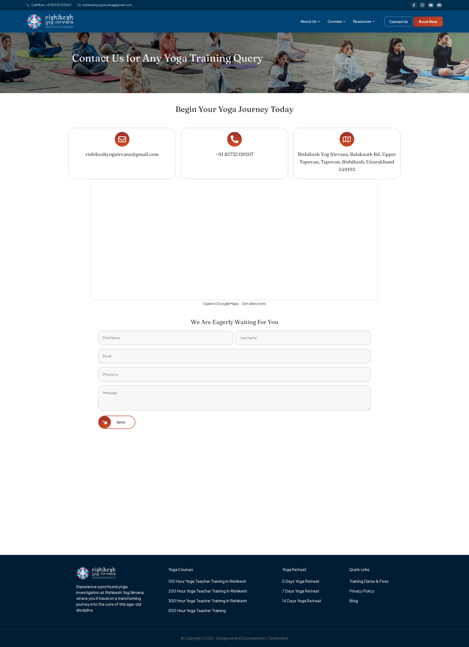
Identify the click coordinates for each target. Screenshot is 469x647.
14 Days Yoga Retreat (301, 600)
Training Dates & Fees (369, 581)
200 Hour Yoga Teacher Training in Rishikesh (207, 590)
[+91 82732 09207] (234, 139)
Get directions (254, 303)
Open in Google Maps (221, 303)
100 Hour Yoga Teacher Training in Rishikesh (207, 581)
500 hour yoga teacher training (197, 610)
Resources (362, 21)
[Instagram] (422, 5)
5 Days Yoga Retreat (301, 581)
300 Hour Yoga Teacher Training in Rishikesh (207, 600)
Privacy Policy (361, 590)
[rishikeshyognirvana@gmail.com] (122, 139)
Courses (335, 21)
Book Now (428, 21)
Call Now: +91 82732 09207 (51, 5)
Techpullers (278, 638)
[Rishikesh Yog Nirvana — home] (50, 21)
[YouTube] (430, 5)
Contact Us (398, 21)
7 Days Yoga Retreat (300, 590)
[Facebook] (414, 5)
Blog (353, 600)
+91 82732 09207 (235, 154)
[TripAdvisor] (439, 5)
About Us (308, 21)
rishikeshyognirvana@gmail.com (107, 5)
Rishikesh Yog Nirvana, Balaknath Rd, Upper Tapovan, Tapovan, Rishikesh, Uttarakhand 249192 (347, 161)
